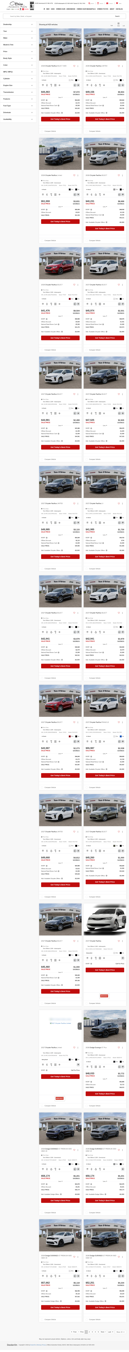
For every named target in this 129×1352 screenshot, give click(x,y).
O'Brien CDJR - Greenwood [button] (65, 9)
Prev (81, 1332)
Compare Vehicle (50, 131)
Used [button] (53, 9)
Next (103, 1332)
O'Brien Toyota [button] (102, 9)
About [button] (112, 9)
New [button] (47, 9)
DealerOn (33, 1345)
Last (110, 1332)
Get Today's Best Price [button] (60, 119)
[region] (60, 107)
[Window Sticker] (78, 85)
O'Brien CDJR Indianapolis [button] (86, 9)
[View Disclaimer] (59, 85)
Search (117, 16)
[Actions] (78, 66)
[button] (80, 44)
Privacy (44, 1345)
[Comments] (75, 85)
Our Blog (119, 9)
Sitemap (39, 1345)
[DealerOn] (12, 1345)
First (74, 1332)
